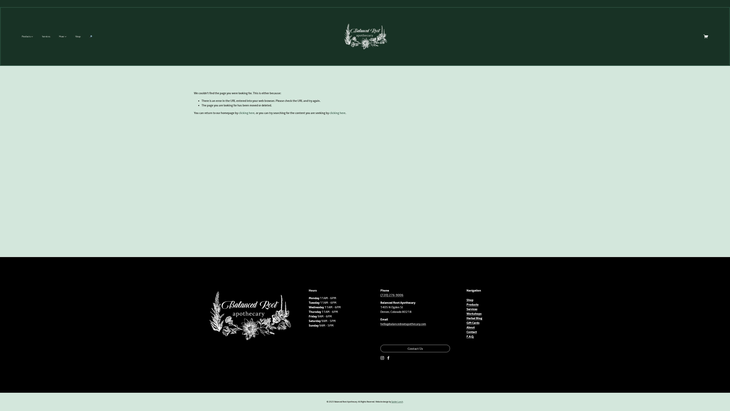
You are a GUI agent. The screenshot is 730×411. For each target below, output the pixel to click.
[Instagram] (382, 358)
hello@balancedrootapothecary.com (403, 324)
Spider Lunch (397, 401)
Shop (78, 36)
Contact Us (415, 348)
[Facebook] (388, 358)
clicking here (247, 113)
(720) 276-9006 (391, 295)
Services (46, 36)
